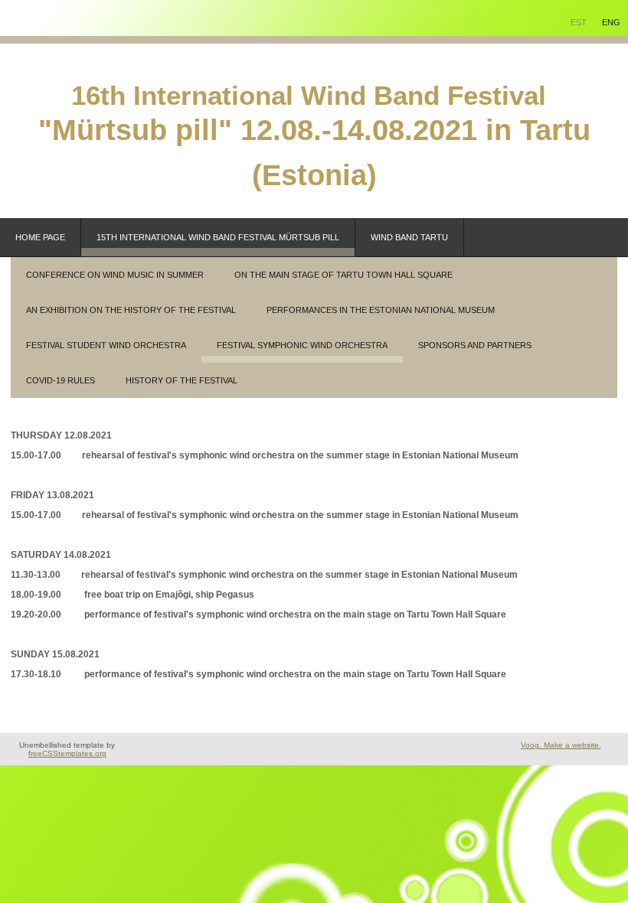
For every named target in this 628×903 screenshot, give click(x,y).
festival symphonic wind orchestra (302, 345)
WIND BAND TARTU (409, 237)
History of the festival (181, 380)
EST (579, 22)
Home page (40, 237)
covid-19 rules (60, 380)
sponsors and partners (475, 345)
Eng (611, 22)
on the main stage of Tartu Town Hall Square (343, 274)
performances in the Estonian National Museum (381, 310)
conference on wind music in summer (115, 274)
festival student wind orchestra (106, 345)
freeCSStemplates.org (67, 753)
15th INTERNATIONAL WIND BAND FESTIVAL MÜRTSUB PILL (217, 237)
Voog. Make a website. (561, 745)
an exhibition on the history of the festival (131, 310)
